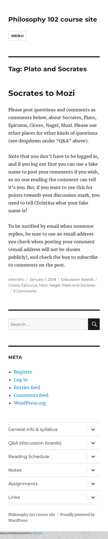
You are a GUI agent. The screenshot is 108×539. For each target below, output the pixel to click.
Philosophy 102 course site (52, 19)
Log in (21, 379)
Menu (17, 36)
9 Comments (25, 291)
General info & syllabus (33, 429)
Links (14, 497)
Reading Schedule (28, 456)
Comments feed (31, 395)
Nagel (54, 285)
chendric (16, 279)
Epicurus (29, 285)
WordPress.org (30, 403)
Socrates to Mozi (41, 93)
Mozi (43, 285)
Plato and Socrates (78, 285)
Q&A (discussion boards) (34, 443)
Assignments (23, 483)
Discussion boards (77, 279)
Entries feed (27, 387)
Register (23, 372)
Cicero (14, 285)
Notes (15, 470)
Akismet (37, 533)
